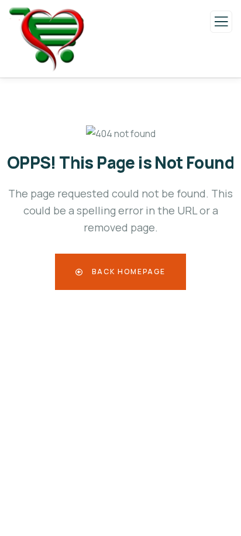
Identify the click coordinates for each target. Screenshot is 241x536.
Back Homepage (127, 271)
